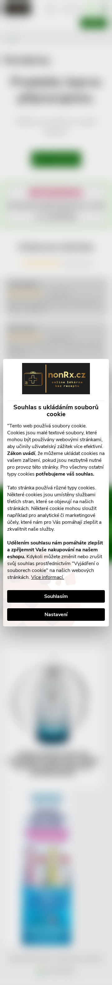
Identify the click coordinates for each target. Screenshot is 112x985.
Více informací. (47, 577)
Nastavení (56, 614)
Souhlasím (56, 596)
